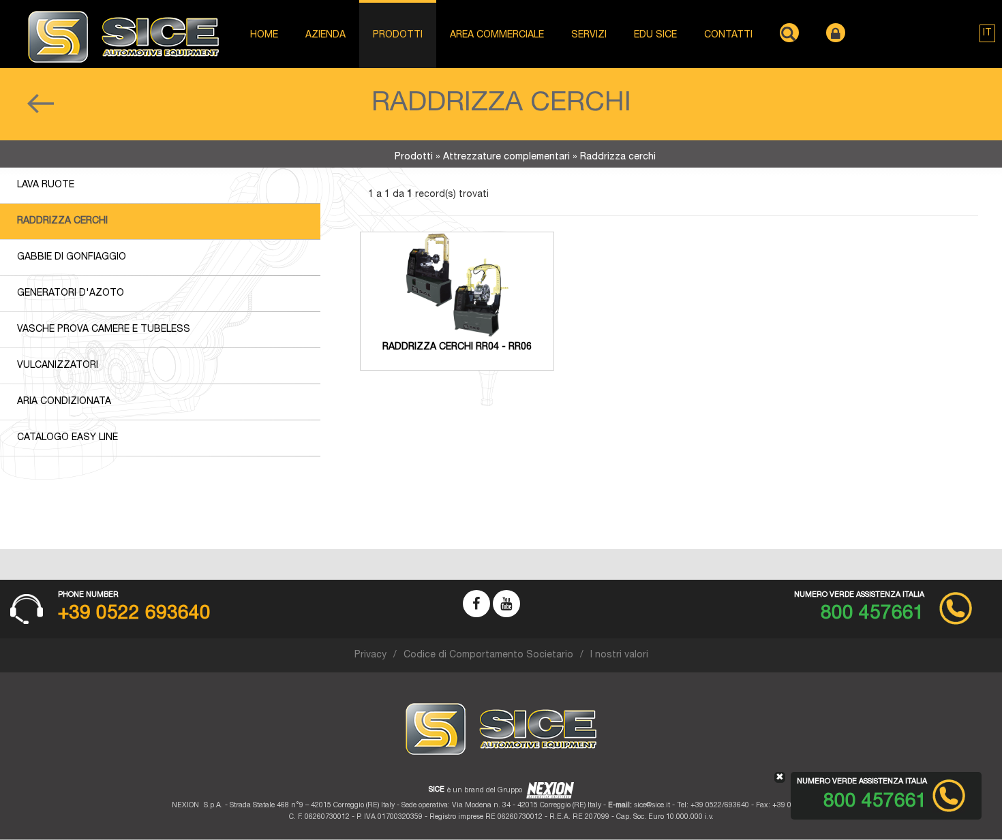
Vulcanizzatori (57, 366)
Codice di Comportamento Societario (488, 655)
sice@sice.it (652, 805)
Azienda (325, 35)
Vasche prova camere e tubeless (103, 330)
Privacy (370, 655)
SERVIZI (589, 35)
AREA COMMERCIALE (497, 35)
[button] (987, 33)
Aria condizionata (64, 402)
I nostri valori (619, 655)
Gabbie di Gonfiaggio (71, 257)
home (264, 35)
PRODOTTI (398, 35)
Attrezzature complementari (506, 157)
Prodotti (414, 157)
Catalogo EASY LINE (67, 438)
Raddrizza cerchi (62, 221)
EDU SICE (655, 35)
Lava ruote (45, 185)
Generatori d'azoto (70, 293)
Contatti (728, 35)
